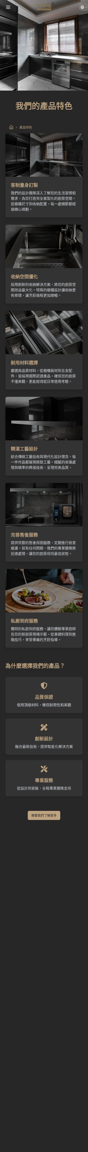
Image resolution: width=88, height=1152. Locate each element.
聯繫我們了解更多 (44, 815)
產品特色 (25, 127)
